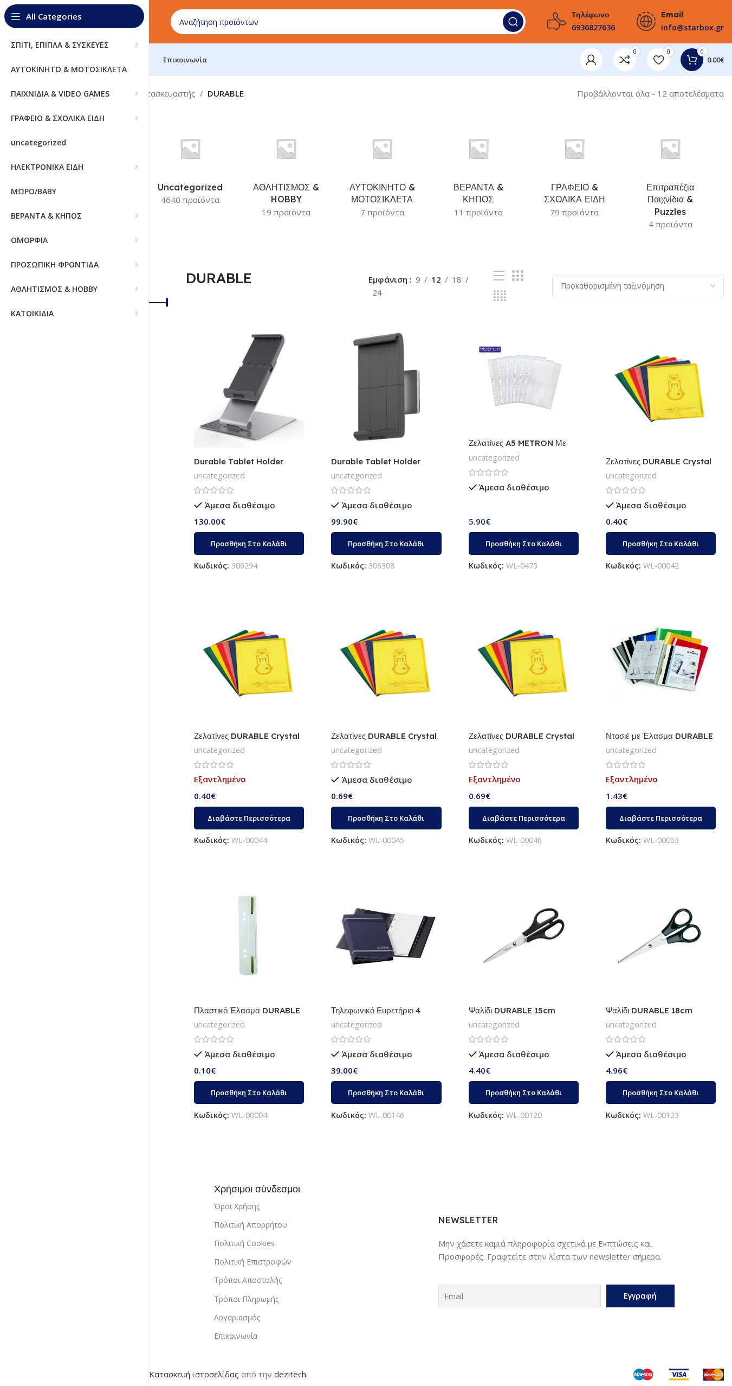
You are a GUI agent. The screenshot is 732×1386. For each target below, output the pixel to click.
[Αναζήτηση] (513, 21)
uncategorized (219, 475)
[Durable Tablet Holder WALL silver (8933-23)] (386, 386)
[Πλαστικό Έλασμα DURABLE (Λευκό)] (249, 936)
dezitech (290, 1374)
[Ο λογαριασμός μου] (591, 60)
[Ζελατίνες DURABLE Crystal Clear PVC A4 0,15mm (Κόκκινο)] (249, 661)
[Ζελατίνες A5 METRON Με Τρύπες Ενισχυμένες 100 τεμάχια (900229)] (524, 377)
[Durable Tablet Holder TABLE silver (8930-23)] (249, 386)
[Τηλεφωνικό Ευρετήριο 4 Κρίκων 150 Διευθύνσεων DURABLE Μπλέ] (386, 936)
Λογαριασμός (237, 1317)
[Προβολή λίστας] (499, 276)
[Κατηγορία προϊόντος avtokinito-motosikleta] (382, 173)
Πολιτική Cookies (244, 1243)
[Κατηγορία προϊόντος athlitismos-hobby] (286, 173)
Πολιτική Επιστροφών (252, 1261)
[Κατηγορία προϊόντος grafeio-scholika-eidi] (574, 173)
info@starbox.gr (692, 27)
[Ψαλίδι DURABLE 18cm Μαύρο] (661, 936)
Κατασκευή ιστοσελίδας (194, 1374)
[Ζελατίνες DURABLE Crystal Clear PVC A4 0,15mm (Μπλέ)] (386, 661)
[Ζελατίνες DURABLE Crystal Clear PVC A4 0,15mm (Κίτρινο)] (661, 386)
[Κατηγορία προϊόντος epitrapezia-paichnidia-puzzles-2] (670, 179)
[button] (249, 543)
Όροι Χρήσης (237, 1206)
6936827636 (593, 27)
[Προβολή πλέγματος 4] (500, 296)
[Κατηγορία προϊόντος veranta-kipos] (478, 173)
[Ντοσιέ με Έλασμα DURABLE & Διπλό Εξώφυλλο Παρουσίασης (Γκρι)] (661, 661)
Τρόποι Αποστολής (248, 1280)
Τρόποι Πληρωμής (246, 1299)
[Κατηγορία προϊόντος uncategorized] (189, 167)
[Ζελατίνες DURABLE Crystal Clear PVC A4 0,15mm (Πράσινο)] (524, 661)
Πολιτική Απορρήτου (250, 1224)
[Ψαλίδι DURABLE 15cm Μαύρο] (524, 936)
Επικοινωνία (235, 1336)
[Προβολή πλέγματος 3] (517, 276)
